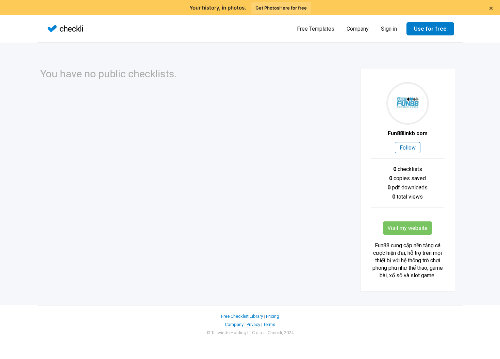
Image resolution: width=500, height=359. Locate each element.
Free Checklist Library (242, 316)
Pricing (272, 316)
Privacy (253, 324)
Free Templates (315, 29)
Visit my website (407, 228)
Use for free (430, 29)
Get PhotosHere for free (281, 8)
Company (358, 29)
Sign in (389, 29)
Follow (408, 147)
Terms (269, 324)
